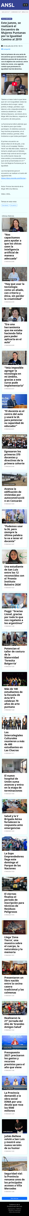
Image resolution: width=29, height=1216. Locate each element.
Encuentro (13, 205)
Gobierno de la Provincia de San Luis (14, 1205)
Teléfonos (18, 1209)
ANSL (7, 5)
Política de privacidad (14, 1212)
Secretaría (5, 205)
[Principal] (25, 4)
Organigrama (11, 1209)
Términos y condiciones (14, 1210)
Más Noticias (14, 1198)
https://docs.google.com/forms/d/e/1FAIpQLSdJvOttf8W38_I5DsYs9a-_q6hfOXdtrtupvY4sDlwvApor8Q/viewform (14, 178)
